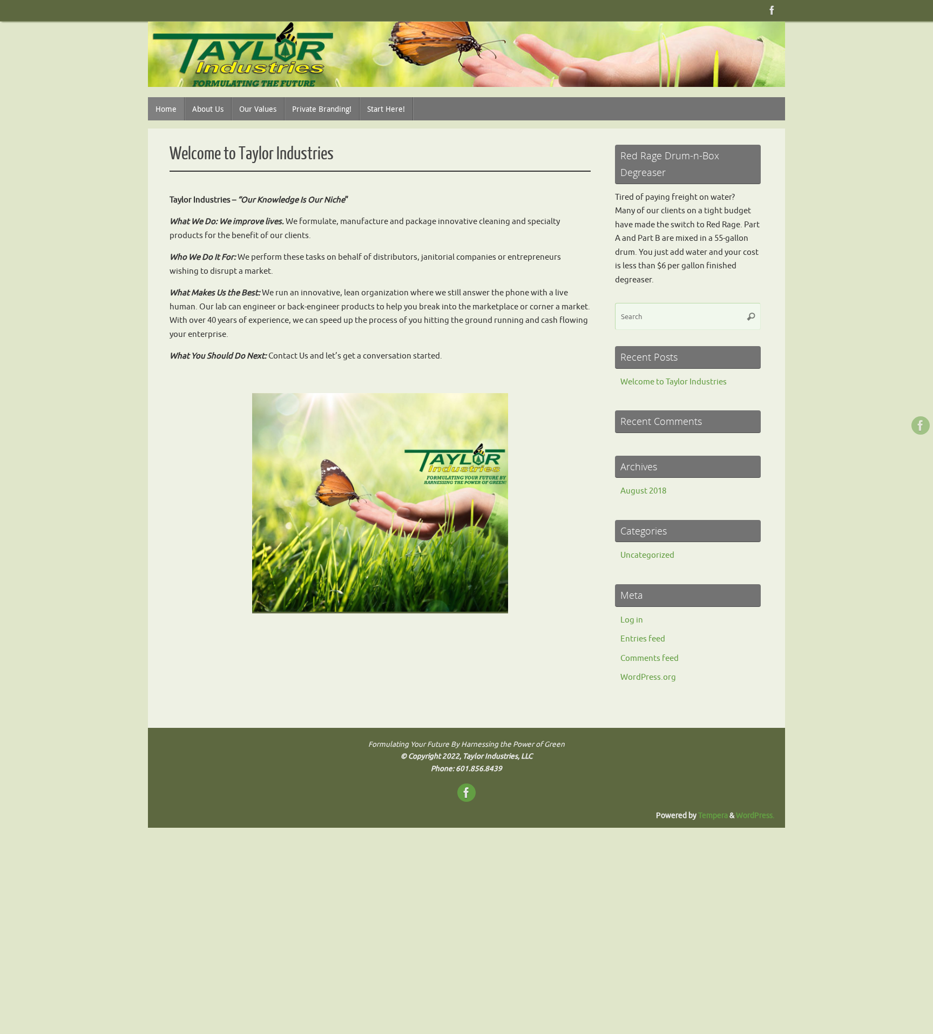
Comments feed (649, 658)
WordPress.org (648, 677)
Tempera (713, 815)
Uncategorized (647, 555)
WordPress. (755, 815)
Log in (631, 620)
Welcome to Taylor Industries (252, 154)
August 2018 (643, 491)
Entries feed (642, 639)
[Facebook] (772, 10)
